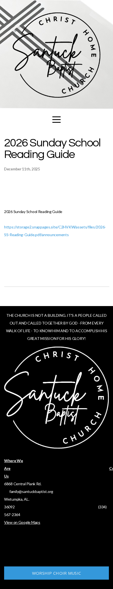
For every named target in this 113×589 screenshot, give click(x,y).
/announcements (55, 234)
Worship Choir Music (56, 573)
